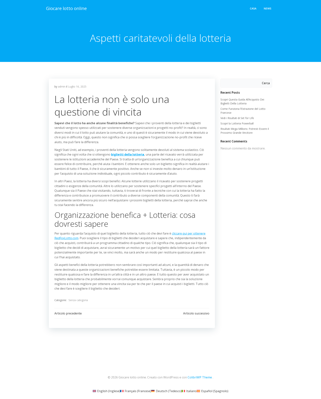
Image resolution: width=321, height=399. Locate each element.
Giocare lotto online (66, 8)
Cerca (266, 83)
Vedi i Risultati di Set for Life (237, 118)
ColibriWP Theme (200, 377)
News (267, 8)
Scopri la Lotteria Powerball (237, 123)
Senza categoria (78, 300)
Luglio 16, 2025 (77, 86)
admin (61, 86)
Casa (253, 8)
